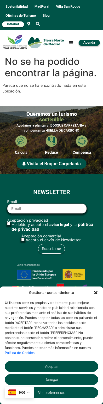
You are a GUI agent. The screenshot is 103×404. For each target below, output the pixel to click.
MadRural (41, 7)
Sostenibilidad (17, 7)
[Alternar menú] (71, 42)
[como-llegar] (29, 24)
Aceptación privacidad (50, 225)
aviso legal (59, 224)
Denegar (51, 379)
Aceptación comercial (51, 238)
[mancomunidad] (15, 42)
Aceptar (51, 366)
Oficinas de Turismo (21, 16)
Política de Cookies (19, 353)
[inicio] (46, 42)
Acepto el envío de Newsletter (53, 240)
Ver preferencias (51, 392)
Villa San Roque (68, 7)
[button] (95, 292)
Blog (46, 16)
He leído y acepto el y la (52, 227)
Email (12, 202)
